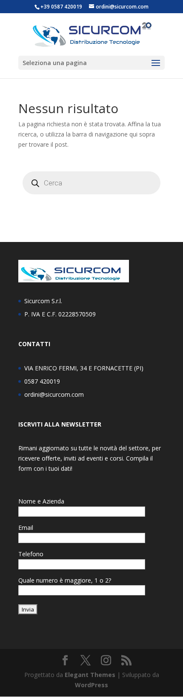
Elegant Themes (90, 675)
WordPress (91, 685)
